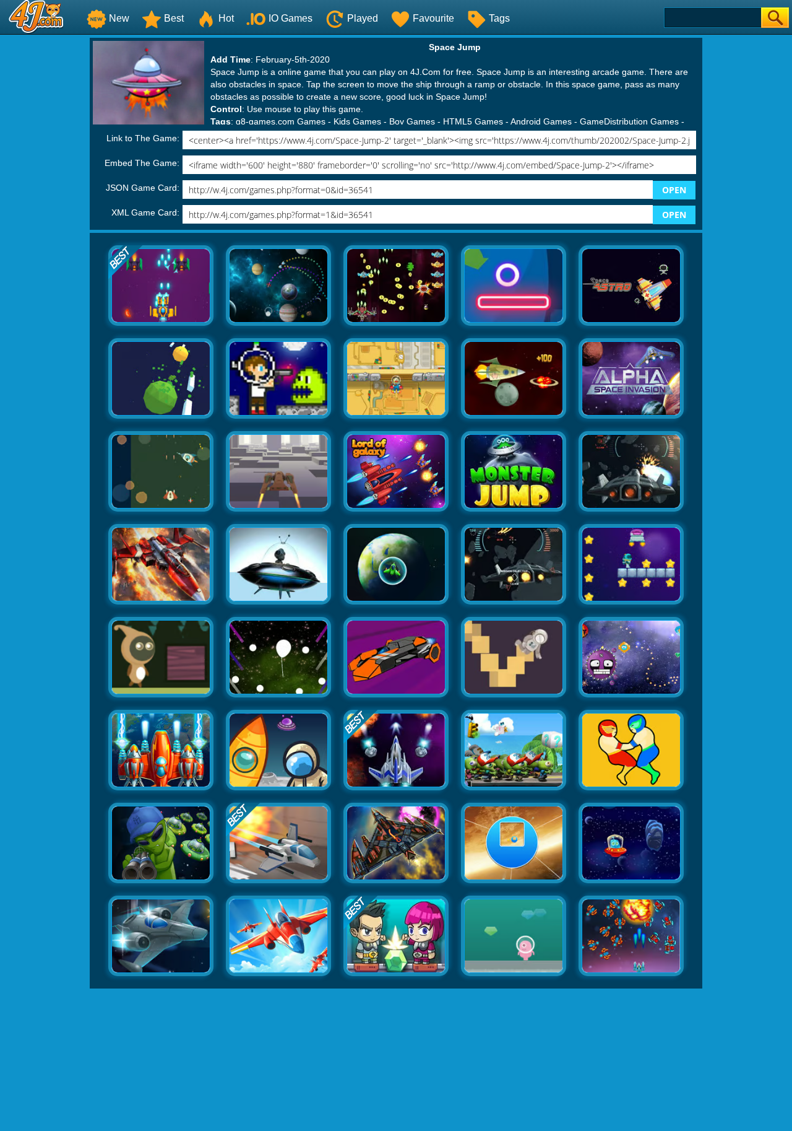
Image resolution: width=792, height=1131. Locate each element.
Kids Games (357, 121)
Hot (226, 18)
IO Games (290, 18)
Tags (499, 18)
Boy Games (412, 121)
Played (362, 18)
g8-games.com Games (280, 121)
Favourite (433, 18)
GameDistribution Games (629, 121)
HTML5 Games (473, 121)
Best (174, 18)
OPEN (674, 190)
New (119, 18)
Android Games (541, 121)
